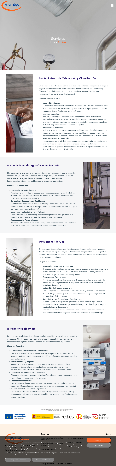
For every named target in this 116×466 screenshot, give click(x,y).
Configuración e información (18, 460)
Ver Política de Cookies (43, 460)
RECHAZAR (99, 445)
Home (52, 42)
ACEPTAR (98, 440)
